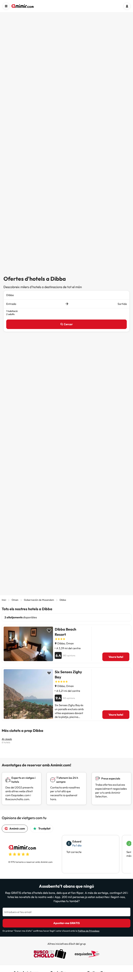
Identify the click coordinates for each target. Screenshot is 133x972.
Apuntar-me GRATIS (66, 923)
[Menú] (6, 6)
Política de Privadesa (88, 930)
